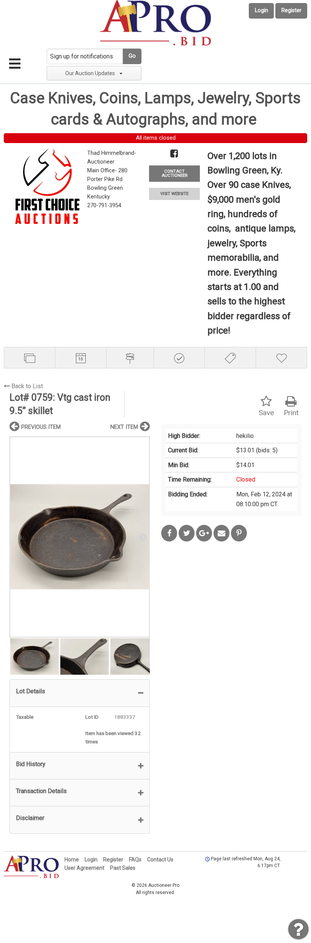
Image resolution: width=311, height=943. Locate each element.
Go (132, 56)
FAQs (135, 859)
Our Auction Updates (90, 73)
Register (291, 10)
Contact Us (160, 859)
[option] (79, 536)
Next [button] (142, 537)
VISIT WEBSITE (174, 193)
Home (71, 859)
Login (261, 10)
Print (291, 412)
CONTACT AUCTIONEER (174, 173)
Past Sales (122, 868)
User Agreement (84, 868)
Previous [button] (17, 537)
